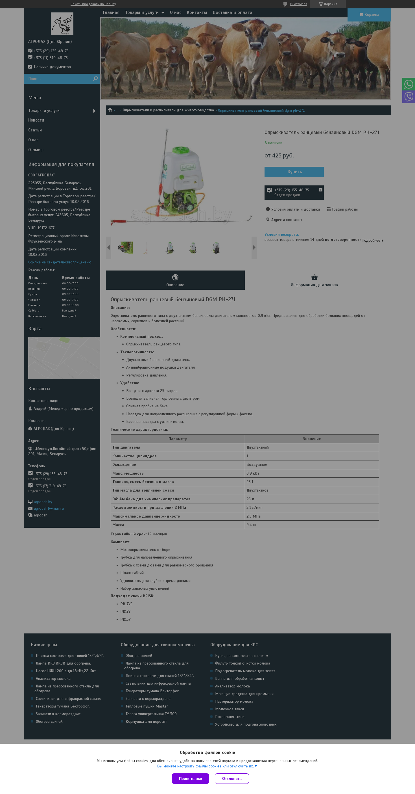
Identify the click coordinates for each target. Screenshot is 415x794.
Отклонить (232, 778)
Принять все (190, 778)
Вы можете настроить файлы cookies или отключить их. (205, 766)
